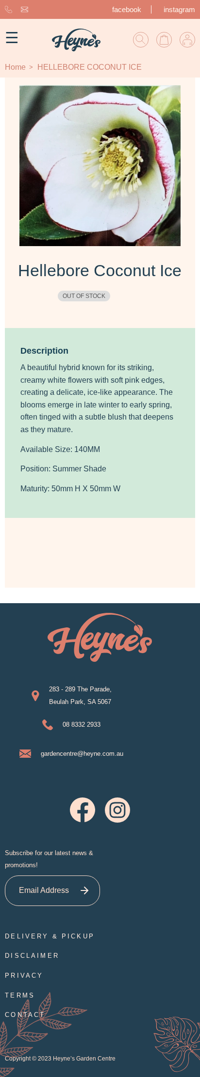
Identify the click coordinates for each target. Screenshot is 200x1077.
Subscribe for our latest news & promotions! (49, 859)
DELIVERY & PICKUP (50, 936)
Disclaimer (32, 955)
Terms (20, 995)
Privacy (24, 975)
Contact (25, 1014)
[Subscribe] (84, 890)
